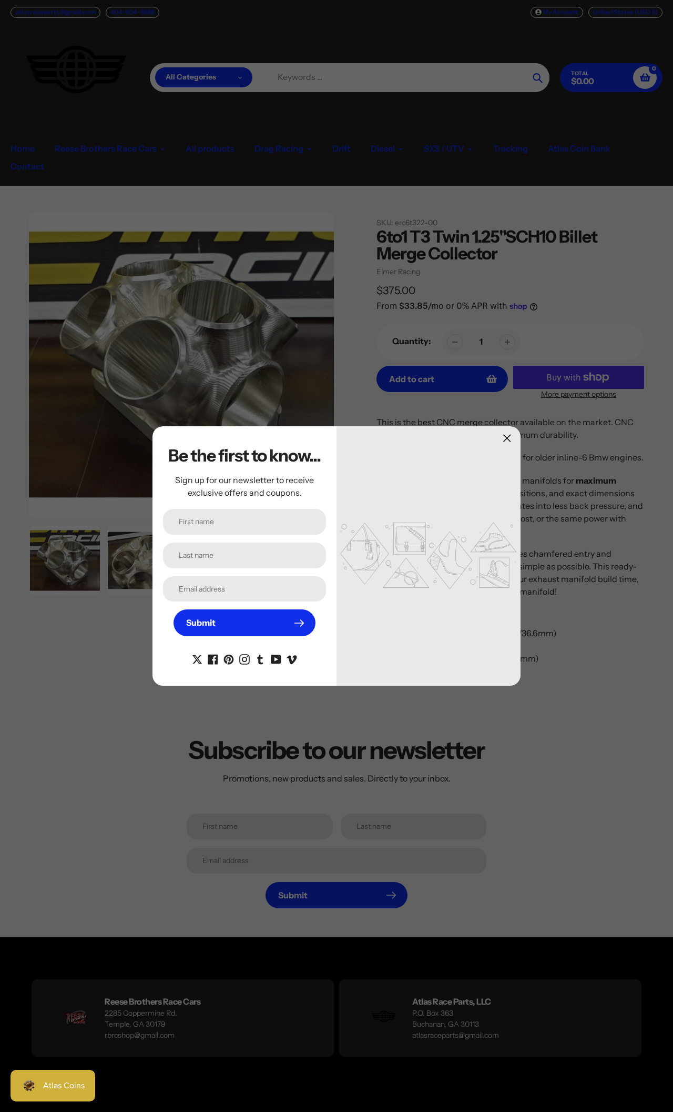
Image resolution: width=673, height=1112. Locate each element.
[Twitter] (197, 658)
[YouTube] (276, 658)
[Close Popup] (507, 438)
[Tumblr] (260, 658)
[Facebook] (213, 658)
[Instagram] (244, 658)
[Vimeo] (292, 658)
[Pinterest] (228, 658)
